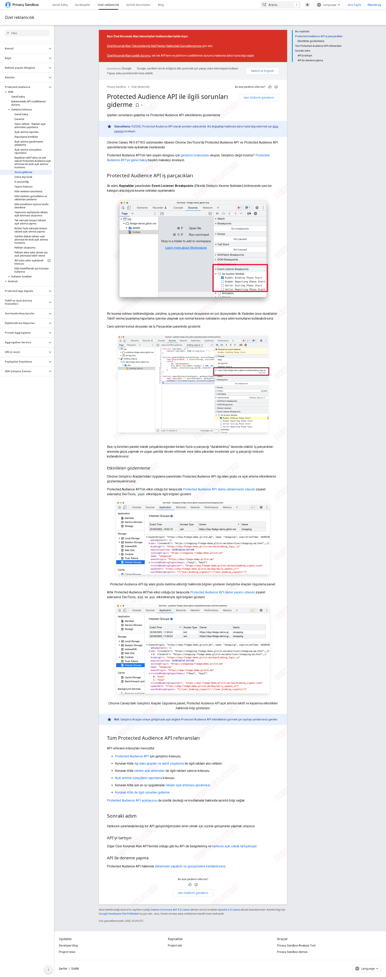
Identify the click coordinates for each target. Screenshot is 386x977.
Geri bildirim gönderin (259, 97)
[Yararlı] (270, 87)
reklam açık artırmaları (149, 771)
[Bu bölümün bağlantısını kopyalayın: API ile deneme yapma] (153, 858)
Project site (175, 945)
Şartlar (63, 968)
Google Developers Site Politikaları (119, 913)
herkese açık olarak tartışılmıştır (234, 846)
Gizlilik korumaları (138, 5)
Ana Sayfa (354, 5)
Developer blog (68, 945)
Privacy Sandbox (116, 86)
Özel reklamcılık (108, 5)
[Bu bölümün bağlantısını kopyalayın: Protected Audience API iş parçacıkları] (197, 176)
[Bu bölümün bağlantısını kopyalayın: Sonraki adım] (141, 816)
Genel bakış (60, 5)
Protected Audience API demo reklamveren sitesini (219, 489)
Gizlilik (75, 968)
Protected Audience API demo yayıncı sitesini (222, 592)
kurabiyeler (82, 5)
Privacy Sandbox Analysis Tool (296, 945)
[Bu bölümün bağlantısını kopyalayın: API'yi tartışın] (135, 838)
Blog (161, 5)
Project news (67, 952)
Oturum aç (374, 4)
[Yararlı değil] (276, 87)
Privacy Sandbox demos (292, 952)
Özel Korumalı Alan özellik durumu (128, 55)
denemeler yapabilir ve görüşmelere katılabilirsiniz (190, 866)
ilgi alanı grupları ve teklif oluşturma (159, 763)
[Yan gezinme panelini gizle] (48, 970)
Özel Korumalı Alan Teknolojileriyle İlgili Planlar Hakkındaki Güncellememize (154, 46)
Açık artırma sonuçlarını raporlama (138, 778)
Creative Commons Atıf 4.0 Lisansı (170, 909)
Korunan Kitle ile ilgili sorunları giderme (142, 792)
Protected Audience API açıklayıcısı (132, 800)
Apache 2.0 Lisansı (229, 909)
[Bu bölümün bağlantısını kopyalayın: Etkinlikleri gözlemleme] (154, 468)
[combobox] (280, 4)
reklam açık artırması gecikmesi (188, 785)
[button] (24, 48)
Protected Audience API (132, 756)
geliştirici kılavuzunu (195, 155)
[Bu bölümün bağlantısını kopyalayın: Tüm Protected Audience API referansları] (204, 738)
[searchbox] (27, 33)
